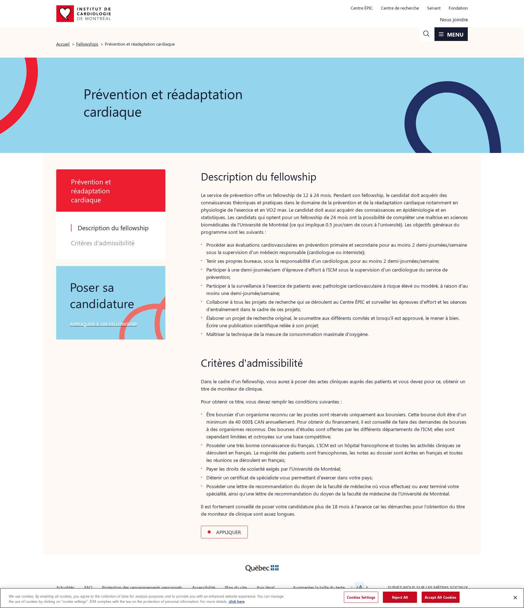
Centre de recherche (400, 8)
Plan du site (236, 587)
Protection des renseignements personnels (142, 587)
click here (237, 601)
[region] (262, 598)
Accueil (63, 44)
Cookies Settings (361, 597)
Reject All (400, 597)
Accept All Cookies (440, 597)
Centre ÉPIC (362, 8)
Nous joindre (454, 19)
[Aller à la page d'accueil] (83, 13)
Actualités (65, 587)
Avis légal (266, 587)
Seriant (433, 8)
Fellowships (87, 44)
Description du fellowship (113, 228)
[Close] (515, 598)
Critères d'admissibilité (103, 243)
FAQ (88, 587)
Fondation (458, 8)
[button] (426, 34)
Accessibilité (203, 587)
